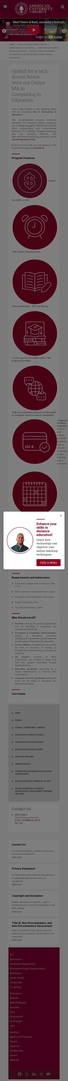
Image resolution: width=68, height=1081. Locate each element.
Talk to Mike (48, 562)
